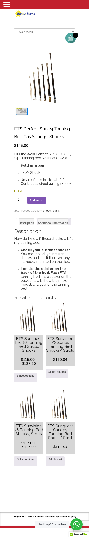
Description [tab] (26, 223)
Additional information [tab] (53, 223)
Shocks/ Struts (51, 210)
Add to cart (36, 200)
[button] (7, 5)
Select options (25, 375)
